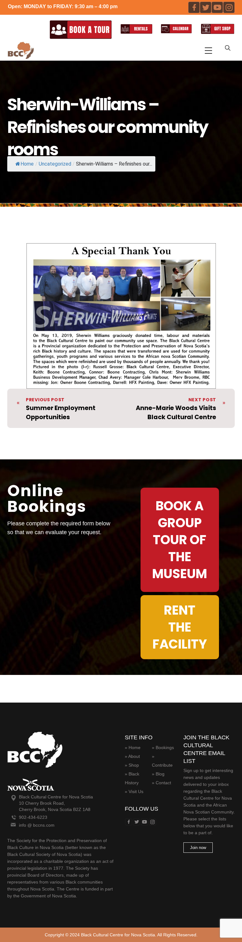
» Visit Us (134, 791)
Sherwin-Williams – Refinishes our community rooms (107, 127)
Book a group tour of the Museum (179, 540)
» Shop (132, 765)
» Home (133, 747)
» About (132, 756)
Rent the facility (180, 627)
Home (27, 164)
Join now (198, 847)
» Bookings (163, 747)
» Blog (158, 773)
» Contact (161, 782)
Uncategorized (55, 164)
